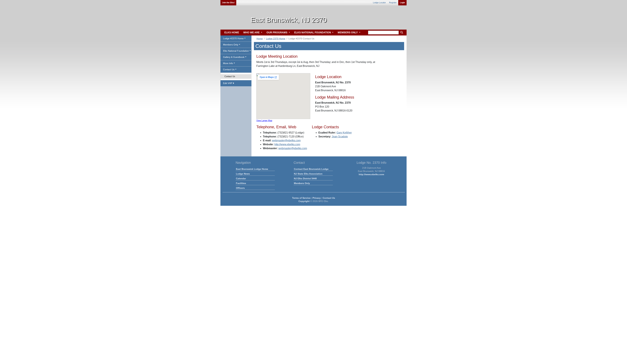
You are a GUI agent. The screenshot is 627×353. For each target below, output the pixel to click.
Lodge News (243, 173)
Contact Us (230, 76)
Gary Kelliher (344, 132)
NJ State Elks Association (308, 173)
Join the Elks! (228, 2)
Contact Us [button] (228, 69)
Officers (240, 188)
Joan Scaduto (340, 136)
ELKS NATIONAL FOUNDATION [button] (313, 32)
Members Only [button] (230, 44)
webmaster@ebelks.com (286, 140)
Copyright (304, 201)
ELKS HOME (231, 32)
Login (402, 2)
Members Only (302, 183)
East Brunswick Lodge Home (252, 169)
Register (393, 2)
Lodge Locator (379, 2)
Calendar (241, 178)
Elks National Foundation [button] (236, 51)
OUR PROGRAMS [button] (277, 32)
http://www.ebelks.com (287, 144)
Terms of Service (301, 198)
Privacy (317, 198)
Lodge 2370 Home (275, 38)
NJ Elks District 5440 (305, 178)
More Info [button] (228, 63)
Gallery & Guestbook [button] (233, 57)
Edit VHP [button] (228, 83)
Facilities (241, 183)
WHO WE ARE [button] (251, 32)
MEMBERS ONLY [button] (348, 32)
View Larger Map (264, 120)
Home (260, 38)
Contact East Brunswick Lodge (311, 169)
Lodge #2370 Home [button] (233, 38)
